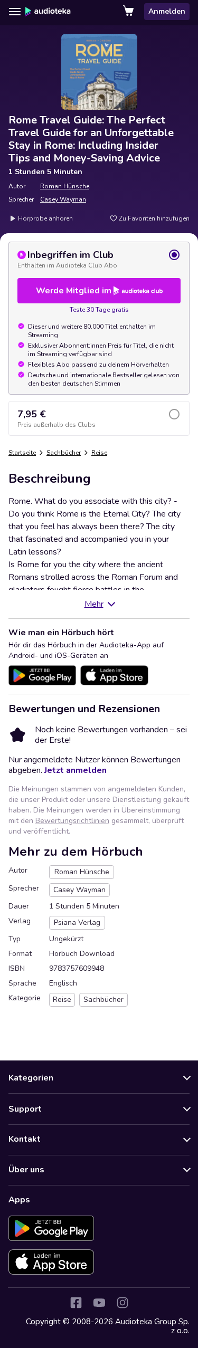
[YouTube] (99, 1302)
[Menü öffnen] (14, 11)
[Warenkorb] (129, 11)
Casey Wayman (63, 199)
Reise (99, 452)
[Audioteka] (48, 11)
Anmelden (166, 11)
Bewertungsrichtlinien (72, 821)
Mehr (93, 604)
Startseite (22, 452)
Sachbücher (63, 452)
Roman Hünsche (64, 186)
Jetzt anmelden (75, 770)
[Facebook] (76, 1302)
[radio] (99, 259)
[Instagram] (122, 1302)
